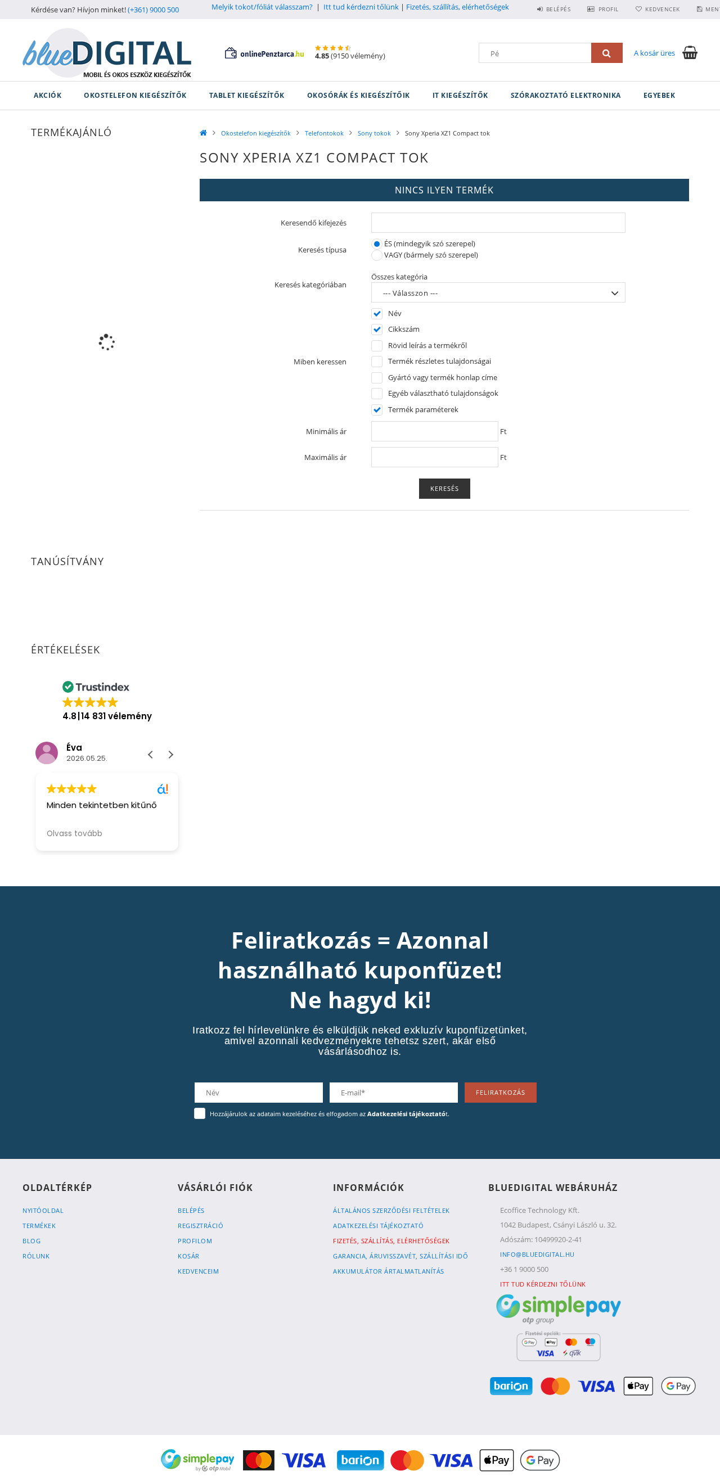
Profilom (195, 1241)
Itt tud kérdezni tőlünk (361, 7)
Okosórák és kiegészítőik (358, 95)
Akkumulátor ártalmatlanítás (388, 1271)
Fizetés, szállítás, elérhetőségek (457, 7)
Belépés (558, 9)
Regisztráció (200, 1225)
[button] (170, 754)
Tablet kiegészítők (247, 95)
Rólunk (36, 1256)
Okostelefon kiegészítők (135, 95)
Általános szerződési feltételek (391, 1210)
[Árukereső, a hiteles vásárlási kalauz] (107, 600)
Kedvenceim (198, 1271)
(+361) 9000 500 (153, 9)
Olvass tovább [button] (74, 834)
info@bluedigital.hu (537, 1254)
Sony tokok (374, 133)
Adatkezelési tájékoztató (378, 1225)
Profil (608, 9)
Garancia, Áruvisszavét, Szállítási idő (400, 1256)
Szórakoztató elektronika (566, 95)
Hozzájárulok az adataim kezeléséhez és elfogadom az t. (329, 1113)
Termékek (39, 1225)
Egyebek (660, 95)
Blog (31, 1241)
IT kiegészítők (460, 95)
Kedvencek (662, 9)
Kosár (189, 1256)
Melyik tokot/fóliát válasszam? (262, 7)
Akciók (47, 95)
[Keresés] (607, 53)
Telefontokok (324, 133)
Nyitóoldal (43, 1210)
